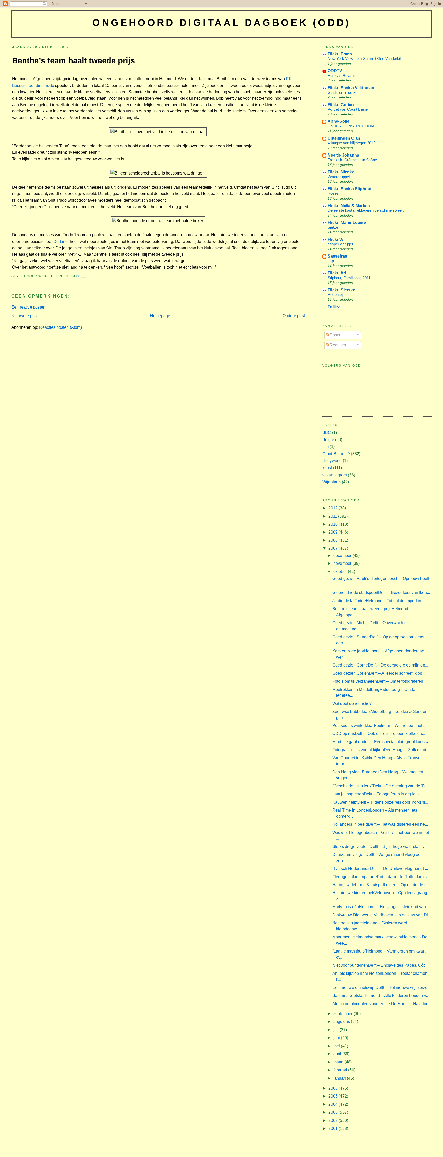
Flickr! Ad (337, 273)
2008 (333, 540)
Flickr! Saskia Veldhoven (352, 88)
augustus (342, 1021)
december (343, 555)
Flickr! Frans (340, 54)
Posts (334, 335)
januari (340, 1078)
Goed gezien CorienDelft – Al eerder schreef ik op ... (379, 673)
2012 (333, 508)
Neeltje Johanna (343, 155)
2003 (333, 1112)
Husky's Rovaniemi (344, 75)
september (343, 1013)
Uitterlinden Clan (344, 138)
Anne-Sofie (338, 121)
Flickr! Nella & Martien (349, 205)
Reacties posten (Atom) (60, 327)
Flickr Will (337, 239)
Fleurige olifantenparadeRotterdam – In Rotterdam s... (381, 877)
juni (337, 1038)
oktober (340, 571)
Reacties (337, 345)
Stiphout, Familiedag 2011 (349, 277)
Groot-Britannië (336, 454)
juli (336, 1030)
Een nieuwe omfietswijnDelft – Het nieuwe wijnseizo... (381, 987)
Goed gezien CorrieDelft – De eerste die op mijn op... (380, 665)
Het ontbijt (336, 294)
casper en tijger (340, 244)
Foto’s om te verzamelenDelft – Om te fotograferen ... (379, 681)
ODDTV (335, 71)
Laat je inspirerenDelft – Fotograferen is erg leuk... (377, 794)
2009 (333, 532)
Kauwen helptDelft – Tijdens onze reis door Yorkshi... (380, 802)
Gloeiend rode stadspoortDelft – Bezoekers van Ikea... (381, 592)
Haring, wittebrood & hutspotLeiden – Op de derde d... (381, 885)
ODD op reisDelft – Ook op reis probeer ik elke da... (378, 733)
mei (337, 1046)
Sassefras (337, 256)
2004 (333, 1104)
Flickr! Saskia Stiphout (349, 189)
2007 (333, 548)
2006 (333, 1088)
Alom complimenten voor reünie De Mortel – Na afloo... (381, 1003)
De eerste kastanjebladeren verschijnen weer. (366, 210)
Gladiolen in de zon (343, 92)
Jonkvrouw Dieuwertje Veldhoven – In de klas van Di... (381, 915)
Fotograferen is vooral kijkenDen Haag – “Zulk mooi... (380, 750)
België (328, 439)
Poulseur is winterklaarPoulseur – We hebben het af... (381, 725)
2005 (333, 1096)
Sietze (333, 227)
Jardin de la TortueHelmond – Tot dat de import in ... (378, 601)
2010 (333, 524)
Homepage (160, 316)
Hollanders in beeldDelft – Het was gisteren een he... (380, 824)
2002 (333, 1120)
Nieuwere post (24, 316)
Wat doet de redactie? (352, 703)
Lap (331, 261)
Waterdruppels (340, 177)
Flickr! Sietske (341, 290)
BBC (326, 432)
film (325, 446)
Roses (333, 193)
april (337, 1054)
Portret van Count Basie (348, 109)
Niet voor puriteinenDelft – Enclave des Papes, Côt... (380, 965)
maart (339, 1062)
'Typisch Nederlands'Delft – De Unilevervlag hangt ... (380, 868)
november (343, 563)
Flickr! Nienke (341, 172)
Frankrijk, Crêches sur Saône (352, 160)
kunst (327, 468)
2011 (333, 516)
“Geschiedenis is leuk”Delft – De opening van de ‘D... (380, 786)
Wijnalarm (331, 482)
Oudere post (294, 316)
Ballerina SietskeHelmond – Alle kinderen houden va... (381, 995)
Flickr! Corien (341, 105)
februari (340, 1070)
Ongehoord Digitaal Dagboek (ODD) (221, 22)
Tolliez (334, 307)
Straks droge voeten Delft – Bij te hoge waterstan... (378, 846)
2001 (333, 1128)
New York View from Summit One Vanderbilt (365, 58)
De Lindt (61, 241)
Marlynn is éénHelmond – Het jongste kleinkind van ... (381, 907)
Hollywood (332, 460)
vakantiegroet (334, 475)
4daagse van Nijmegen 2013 (351, 143)
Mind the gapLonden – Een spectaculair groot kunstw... (381, 742)
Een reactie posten (28, 307)
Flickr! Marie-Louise (347, 222)
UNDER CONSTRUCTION (351, 126)
